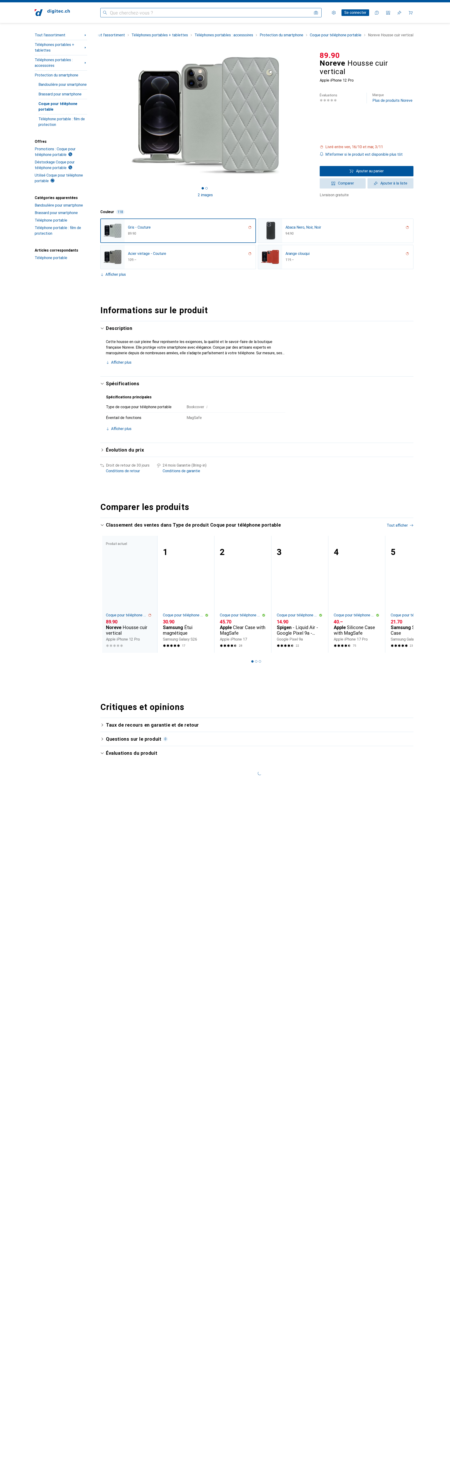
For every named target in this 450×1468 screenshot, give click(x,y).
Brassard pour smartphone (60, 94)
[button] (366, 147)
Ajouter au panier (370, 171)
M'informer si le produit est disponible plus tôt (364, 154)
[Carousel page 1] (203, 188)
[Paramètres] (334, 12)
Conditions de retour (123, 471)
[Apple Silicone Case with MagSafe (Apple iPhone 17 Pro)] (356, 594)
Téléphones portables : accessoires (54, 63)
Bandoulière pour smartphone (62, 84)
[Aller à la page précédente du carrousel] (108, 594)
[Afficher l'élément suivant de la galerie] (311, 115)
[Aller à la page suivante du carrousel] (405, 594)
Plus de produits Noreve (392, 98)
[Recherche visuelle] (316, 12)
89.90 (330, 55)
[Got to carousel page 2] (206, 188)
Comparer (346, 183)
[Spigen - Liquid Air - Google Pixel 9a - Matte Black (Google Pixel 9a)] (299, 594)
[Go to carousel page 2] (256, 661)
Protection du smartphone (56, 75)
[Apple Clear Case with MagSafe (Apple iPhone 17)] (242, 594)
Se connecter (355, 12)
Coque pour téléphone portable (57, 107)
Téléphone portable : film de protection (61, 122)
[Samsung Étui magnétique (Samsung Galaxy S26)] (185, 594)
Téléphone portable (51, 220)
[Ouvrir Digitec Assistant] (377, 12)
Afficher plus (115, 274)
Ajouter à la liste (393, 183)
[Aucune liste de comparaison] (388, 12)
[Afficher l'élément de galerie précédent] (99, 115)
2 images (205, 195)
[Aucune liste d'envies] (399, 12)
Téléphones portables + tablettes (54, 47)
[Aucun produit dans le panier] (410, 12)
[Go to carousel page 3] (260, 661)
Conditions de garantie (181, 471)
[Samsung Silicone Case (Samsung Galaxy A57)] (413, 594)
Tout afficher (397, 525)
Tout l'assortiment (50, 35)
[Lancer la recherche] (105, 12)
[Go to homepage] (52, 12)
